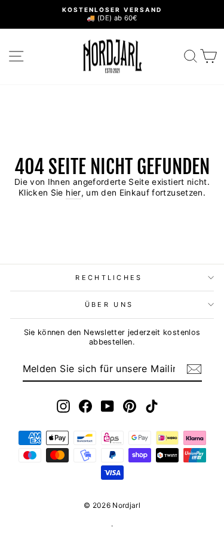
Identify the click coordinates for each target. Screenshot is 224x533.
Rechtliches (108, 277)
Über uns (109, 304)
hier (73, 192)
